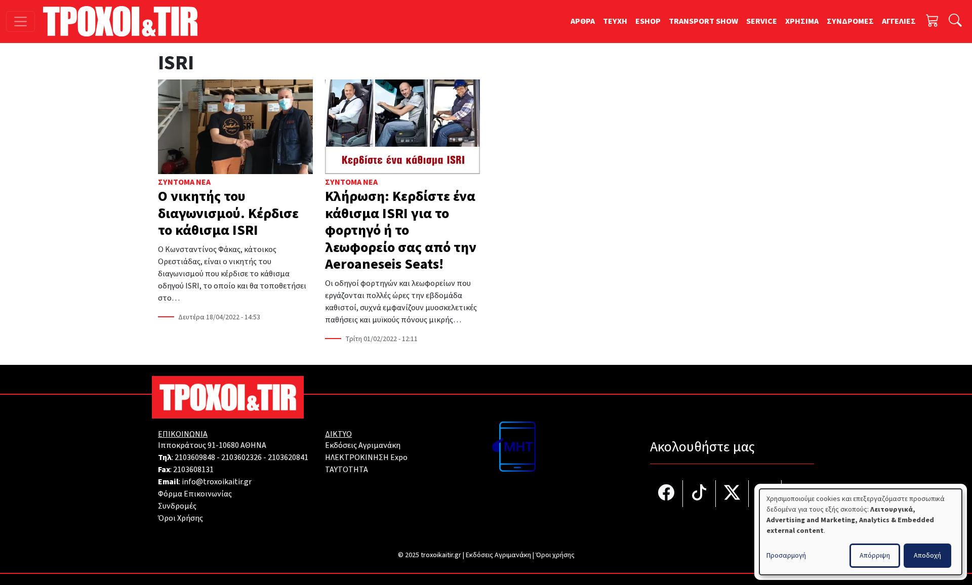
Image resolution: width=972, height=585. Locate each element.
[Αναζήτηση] (955, 21)
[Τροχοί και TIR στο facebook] (666, 493)
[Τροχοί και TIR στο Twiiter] (732, 493)
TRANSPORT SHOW (703, 21)
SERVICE (761, 21)
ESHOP (648, 21)
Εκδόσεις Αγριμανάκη (362, 445)
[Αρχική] (124, 21)
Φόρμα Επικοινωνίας (195, 493)
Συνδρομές (177, 506)
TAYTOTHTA (346, 469)
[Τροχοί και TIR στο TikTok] (699, 493)
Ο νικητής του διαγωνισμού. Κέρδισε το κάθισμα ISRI (228, 213)
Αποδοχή (927, 556)
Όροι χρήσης (555, 555)
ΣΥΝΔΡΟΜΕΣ (850, 21)
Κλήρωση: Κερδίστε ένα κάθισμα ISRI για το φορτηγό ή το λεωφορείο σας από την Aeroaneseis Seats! (400, 230)
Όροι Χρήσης (180, 518)
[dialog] (860, 532)
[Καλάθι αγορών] (932, 21)
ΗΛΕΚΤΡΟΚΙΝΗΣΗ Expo (366, 457)
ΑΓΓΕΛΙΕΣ (899, 21)
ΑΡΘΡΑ (583, 21)
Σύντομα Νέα (184, 182)
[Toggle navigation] (20, 21)
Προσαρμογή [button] (786, 556)
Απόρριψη (875, 556)
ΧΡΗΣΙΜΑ (802, 21)
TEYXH (615, 21)
